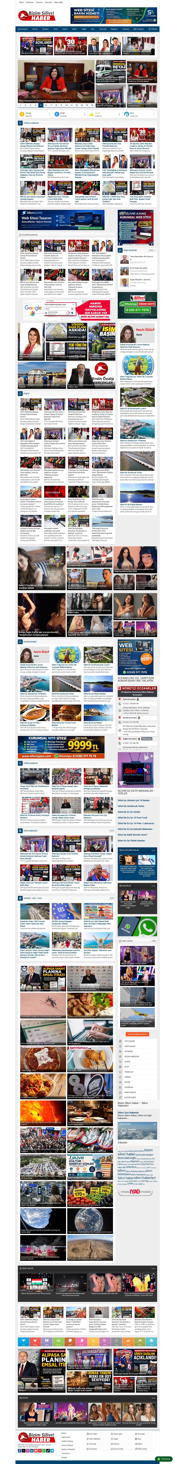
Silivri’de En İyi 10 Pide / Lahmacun (136, 823)
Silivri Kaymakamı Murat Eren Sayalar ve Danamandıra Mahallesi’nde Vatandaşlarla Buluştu (87, 173)
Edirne (120, 1164)
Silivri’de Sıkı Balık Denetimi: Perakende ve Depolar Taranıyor (77, 531)
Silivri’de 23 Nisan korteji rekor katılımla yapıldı (65, 787)
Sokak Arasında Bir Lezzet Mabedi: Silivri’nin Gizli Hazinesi (135, 346)
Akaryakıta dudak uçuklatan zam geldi (52, 530)
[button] (20, 105)
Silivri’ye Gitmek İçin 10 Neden (133, 441)
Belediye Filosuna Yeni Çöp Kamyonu (95, 816)
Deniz (128, 1162)
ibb (124, 1167)
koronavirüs (142, 1168)
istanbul (131, 1167)
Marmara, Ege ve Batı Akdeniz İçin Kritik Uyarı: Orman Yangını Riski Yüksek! (87, 146)
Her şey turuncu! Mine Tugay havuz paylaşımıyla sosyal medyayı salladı (147, 905)
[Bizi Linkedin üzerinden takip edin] (32, 1450)
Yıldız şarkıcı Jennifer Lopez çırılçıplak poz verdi (128, 868)
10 (66, 105)
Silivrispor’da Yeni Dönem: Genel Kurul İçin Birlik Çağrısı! (78, 472)
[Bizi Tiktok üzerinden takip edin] (48, 1450)
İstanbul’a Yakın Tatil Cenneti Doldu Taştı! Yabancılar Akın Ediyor (32, 923)
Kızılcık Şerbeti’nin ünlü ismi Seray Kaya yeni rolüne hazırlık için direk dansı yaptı (145, 585)
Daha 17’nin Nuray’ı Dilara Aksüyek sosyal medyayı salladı (39, 586)
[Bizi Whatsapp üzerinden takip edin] (44, 1450)
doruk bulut (149, 1161)
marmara (153, 1168)
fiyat (148, 1164)
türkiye (150, 1181)
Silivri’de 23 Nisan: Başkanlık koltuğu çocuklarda (96, 787)
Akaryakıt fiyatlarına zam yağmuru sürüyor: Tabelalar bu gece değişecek (78, 285)
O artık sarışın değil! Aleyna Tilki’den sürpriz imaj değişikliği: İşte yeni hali (70, 1424)
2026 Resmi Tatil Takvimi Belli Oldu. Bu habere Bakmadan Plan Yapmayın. (97, 923)
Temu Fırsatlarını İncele (137, 1034)
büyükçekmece (146, 1159)
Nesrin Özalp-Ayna (137, 268)
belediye (131, 1151)
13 (82, 105)
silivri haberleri (145, 1178)
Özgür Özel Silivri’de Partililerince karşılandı (34, 787)
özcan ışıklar (138, 1184)
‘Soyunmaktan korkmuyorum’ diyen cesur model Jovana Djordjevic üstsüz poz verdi (147, 870)
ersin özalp (140, 1164)
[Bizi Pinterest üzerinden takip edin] (40, 1450)
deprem (135, 1161)
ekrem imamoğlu (129, 1164)
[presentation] (21, 83)
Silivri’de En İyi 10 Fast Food (132, 817)
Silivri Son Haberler (128, 1112)
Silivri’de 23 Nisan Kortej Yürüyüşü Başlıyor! (34, 816)
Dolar (142, 1162)
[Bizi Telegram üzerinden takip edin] (52, 1450)
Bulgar (139, 1159)
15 (92, 105)
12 (77, 105)
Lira (148, 1167)
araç (119, 1151)
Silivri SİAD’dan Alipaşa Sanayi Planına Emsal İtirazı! (32, 145)
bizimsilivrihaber (144, 1154)
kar (137, 1168)
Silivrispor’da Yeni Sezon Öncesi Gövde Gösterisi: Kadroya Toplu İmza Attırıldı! (59, 146)
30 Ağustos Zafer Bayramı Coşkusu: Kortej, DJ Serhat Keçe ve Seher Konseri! (70, 52)
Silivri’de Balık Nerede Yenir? (132, 834)
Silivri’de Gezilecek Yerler (131, 473)
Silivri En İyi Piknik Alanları (131, 504)
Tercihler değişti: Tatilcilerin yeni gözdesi (98, 951)
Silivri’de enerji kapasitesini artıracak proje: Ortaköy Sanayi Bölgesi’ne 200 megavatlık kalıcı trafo (102, 504)
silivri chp (149, 1175)
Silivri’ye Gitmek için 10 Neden (134, 800)
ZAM (130, 1183)
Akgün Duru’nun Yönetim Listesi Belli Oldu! (58, 198)
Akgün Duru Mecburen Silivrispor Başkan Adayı (98, 884)
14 (87, 105)
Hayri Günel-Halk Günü (139, 256)
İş (143, 1184)
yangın (124, 1184)
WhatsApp (165, 1459)
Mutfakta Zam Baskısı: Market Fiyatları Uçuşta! (144, 1321)
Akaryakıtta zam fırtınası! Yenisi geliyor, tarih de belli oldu (86, 199)
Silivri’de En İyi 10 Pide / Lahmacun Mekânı (30, 724)
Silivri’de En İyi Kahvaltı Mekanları (135, 829)
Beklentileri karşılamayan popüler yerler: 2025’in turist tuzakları (66, 951)
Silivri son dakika (123, 1181)
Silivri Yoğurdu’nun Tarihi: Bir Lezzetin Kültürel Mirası (136, 378)
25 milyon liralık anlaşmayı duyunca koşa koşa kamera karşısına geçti (87, 587)
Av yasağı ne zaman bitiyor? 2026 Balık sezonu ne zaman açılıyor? (30, 501)
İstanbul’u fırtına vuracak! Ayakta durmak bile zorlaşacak (30, 531)
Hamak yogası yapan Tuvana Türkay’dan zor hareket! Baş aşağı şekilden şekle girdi (70, 1294)
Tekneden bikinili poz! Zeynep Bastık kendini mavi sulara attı (128, 904)
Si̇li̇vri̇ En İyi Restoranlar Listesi (133, 409)
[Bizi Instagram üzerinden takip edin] (28, 1450)
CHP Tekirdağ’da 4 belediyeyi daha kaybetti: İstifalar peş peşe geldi (102, 52)
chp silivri (121, 1161)
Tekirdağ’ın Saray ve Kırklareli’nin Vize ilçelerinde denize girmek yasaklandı (102, 532)
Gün (152, 1164)
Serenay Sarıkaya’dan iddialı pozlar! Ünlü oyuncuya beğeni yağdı (36, 1424)
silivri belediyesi (138, 1174)
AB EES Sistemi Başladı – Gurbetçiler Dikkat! (62, 922)
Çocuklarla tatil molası (77, 566)
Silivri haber (126, 1178)
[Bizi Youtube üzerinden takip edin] (36, 1450)
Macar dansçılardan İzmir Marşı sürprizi (139, 1293)
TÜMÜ (151, 250)
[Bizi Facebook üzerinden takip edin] (19, 1450)
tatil (139, 1181)
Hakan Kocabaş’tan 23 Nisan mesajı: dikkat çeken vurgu (64, 816)
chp (153, 1159)
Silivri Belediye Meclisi (135, 1171)
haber (120, 1167)
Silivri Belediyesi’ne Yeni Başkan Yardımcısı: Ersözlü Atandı (140, 80)
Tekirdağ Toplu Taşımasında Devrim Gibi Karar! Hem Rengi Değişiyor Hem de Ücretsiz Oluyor (110, 79)
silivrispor (133, 1181)
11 (71, 105)
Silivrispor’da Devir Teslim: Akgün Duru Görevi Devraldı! (110, 105)
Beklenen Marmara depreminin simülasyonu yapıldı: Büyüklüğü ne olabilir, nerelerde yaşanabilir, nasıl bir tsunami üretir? (104, 1296)
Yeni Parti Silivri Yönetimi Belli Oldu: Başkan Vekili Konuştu (140, 199)
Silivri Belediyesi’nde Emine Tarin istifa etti (76, 500)
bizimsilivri (139, 1151)
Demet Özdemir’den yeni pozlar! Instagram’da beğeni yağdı (139, 1424)
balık (126, 1151)
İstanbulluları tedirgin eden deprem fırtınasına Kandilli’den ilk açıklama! (54, 501)
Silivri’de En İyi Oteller (129, 812)
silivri (121, 1171)
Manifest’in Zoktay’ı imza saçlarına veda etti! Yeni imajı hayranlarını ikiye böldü (134, 570)
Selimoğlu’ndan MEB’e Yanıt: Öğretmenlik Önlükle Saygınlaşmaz (102, 284)
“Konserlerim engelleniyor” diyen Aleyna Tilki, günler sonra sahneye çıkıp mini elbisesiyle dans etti (36, 1295)
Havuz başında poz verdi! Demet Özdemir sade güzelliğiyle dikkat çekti (123, 586)
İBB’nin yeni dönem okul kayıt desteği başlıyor (137, 52)
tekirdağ (144, 1181)
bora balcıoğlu (127, 1158)
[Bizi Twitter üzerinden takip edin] (23, 1450)
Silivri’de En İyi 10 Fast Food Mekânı (63, 724)
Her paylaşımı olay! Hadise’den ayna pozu (104, 1423)
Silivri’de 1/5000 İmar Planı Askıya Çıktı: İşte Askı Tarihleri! (113, 199)
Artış (122, 1151)
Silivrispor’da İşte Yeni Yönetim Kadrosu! (36, 53)
